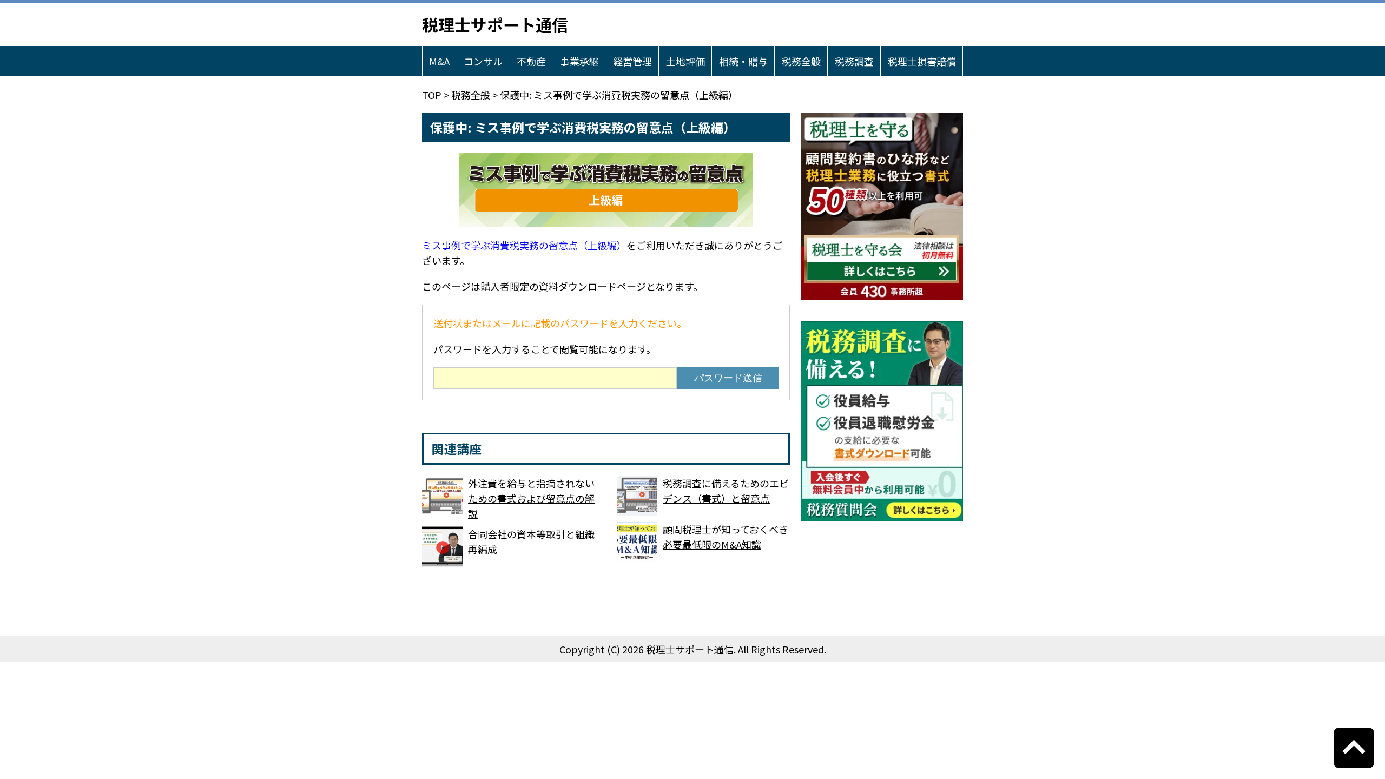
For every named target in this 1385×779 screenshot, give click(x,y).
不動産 (531, 61)
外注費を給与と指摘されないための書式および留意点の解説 (531, 498)
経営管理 (632, 61)
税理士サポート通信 (495, 24)
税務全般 (801, 61)
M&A (439, 61)
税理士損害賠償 (922, 61)
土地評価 (685, 61)
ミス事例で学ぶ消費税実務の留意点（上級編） (524, 245)
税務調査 (854, 61)
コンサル (483, 61)
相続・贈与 (743, 61)
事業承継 (579, 61)
